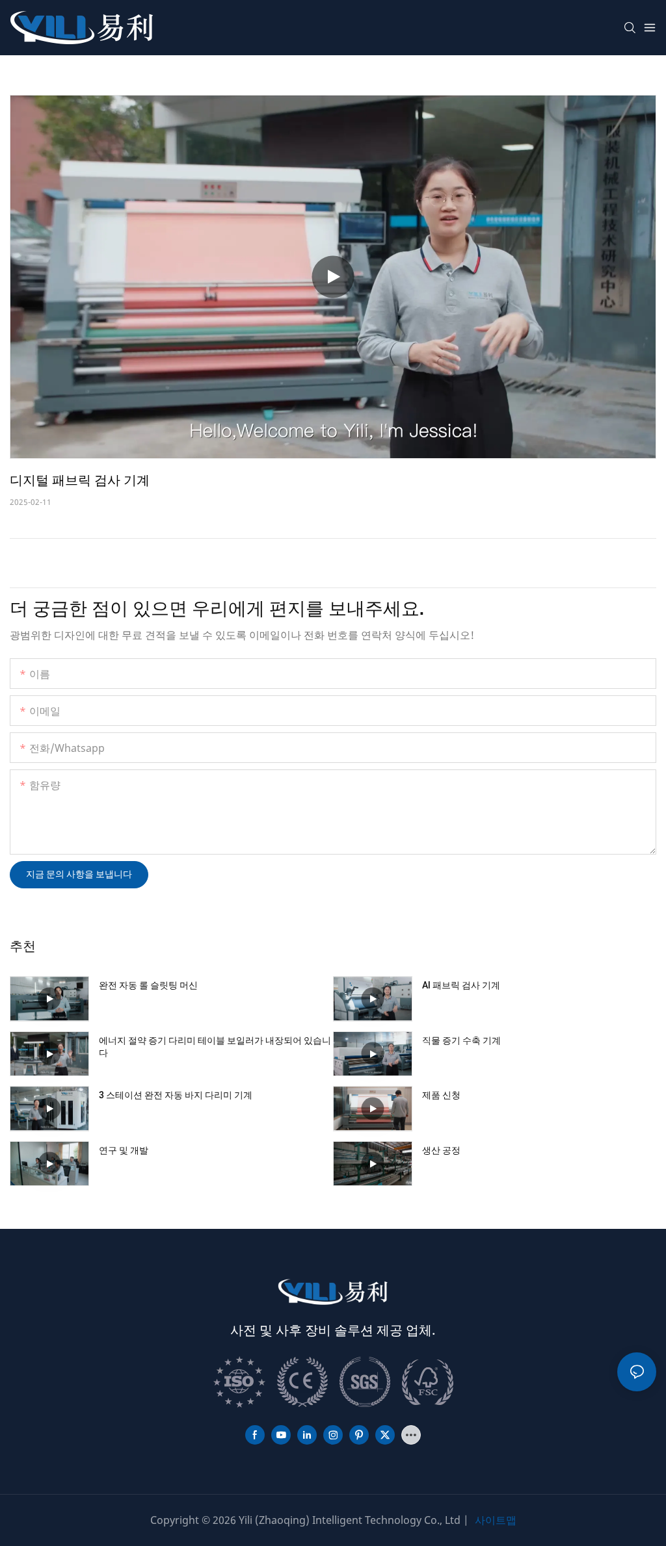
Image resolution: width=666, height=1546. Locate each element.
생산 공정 (441, 1150)
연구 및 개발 (123, 1150)
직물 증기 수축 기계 (461, 1041)
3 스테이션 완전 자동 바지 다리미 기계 (175, 1095)
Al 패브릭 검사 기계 (461, 985)
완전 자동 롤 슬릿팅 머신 (148, 985)
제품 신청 (441, 1095)
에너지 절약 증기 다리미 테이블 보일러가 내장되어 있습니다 (215, 1047)
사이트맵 (495, 1520)
